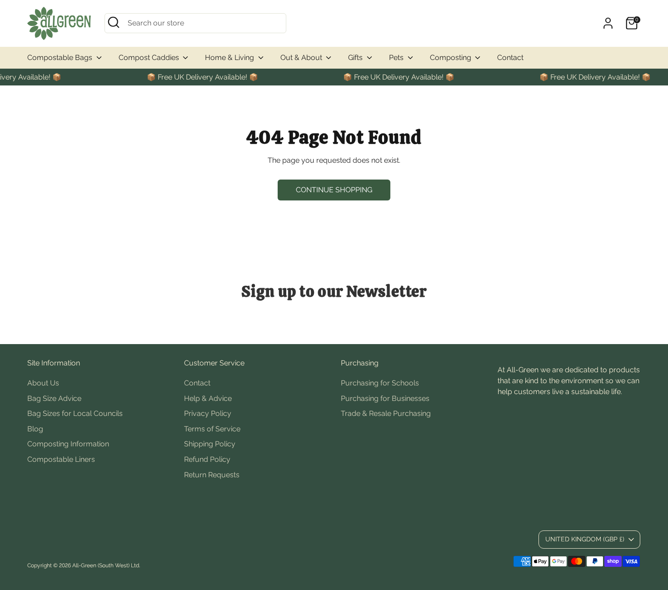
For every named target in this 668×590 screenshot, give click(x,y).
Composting (451, 57)
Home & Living (230, 57)
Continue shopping (334, 189)
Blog (35, 429)
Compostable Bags (60, 57)
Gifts (356, 57)
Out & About (302, 57)
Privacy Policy (207, 413)
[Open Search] (114, 22)
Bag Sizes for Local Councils (75, 413)
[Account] (608, 23)
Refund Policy (207, 459)
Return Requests (211, 474)
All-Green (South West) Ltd (105, 565)
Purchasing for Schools (380, 383)
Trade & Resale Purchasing (386, 413)
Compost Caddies (150, 57)
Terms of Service (212, 429)
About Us (43, 383)
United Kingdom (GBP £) (584, 539)
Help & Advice (208, 398)
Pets (397, 57)
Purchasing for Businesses (385, 398)
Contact (510, 57)
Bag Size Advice (54, 398)
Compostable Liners (61, 459)
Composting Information (68, 444)
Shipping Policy (209, 444)
